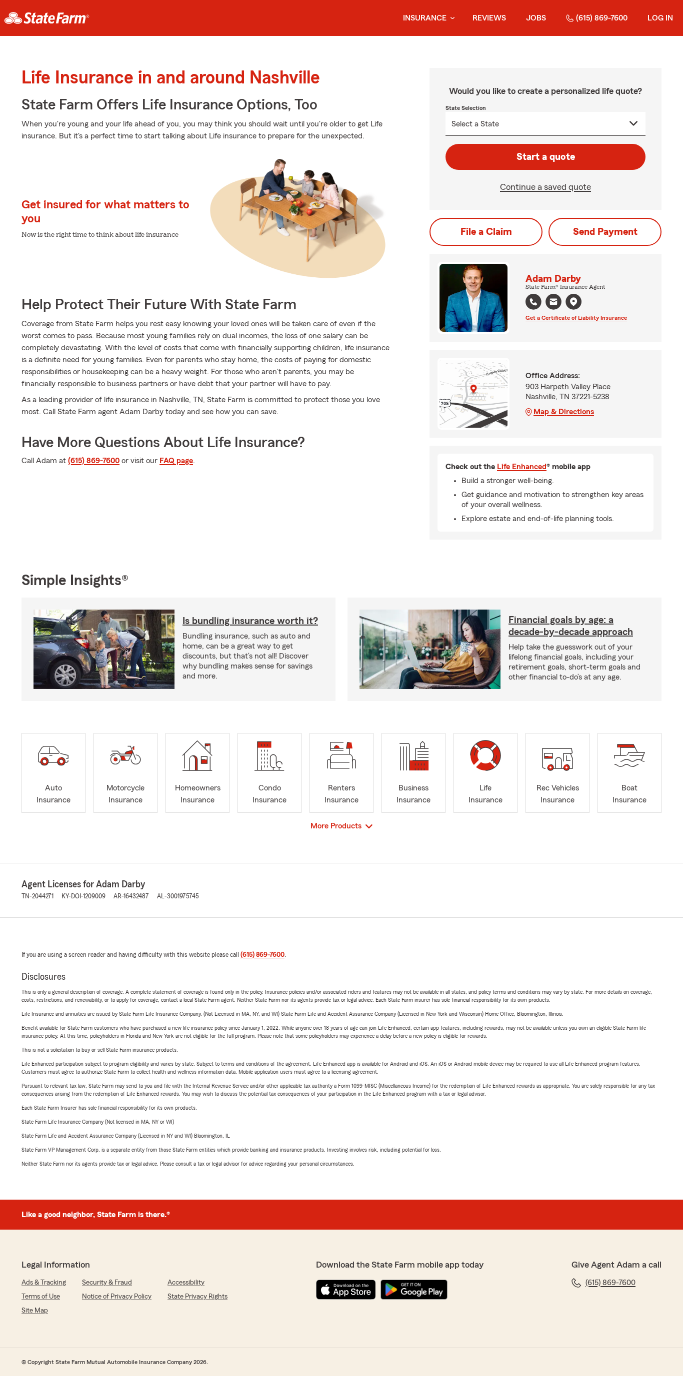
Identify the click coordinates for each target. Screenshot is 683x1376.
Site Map (35, 1310)
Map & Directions (564, 412)
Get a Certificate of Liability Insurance (576, 318)
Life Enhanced (521, 467)
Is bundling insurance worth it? (250, 621)
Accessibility (186, 1282)
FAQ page (176, 461)
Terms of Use (41, 1296)
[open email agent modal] (554, 303)
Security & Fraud (107, 1282)
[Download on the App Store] (346, 1290)
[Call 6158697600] (534, 302)
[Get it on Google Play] (414, 1290)
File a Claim (486, 232)
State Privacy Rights (198, 1296)
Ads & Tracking (44, 1282)
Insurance (424, 18)
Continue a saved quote (545, 186)
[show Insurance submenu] (450, 18)
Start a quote (545, 157)
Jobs (536, 18)
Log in (660, 18)
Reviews (489, 18)
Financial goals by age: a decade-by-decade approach (570, 626)
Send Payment (605, 232)
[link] (47, 18)
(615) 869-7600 (602, 18)
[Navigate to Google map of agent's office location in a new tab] (574, 302)
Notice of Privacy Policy (117, 1296)
